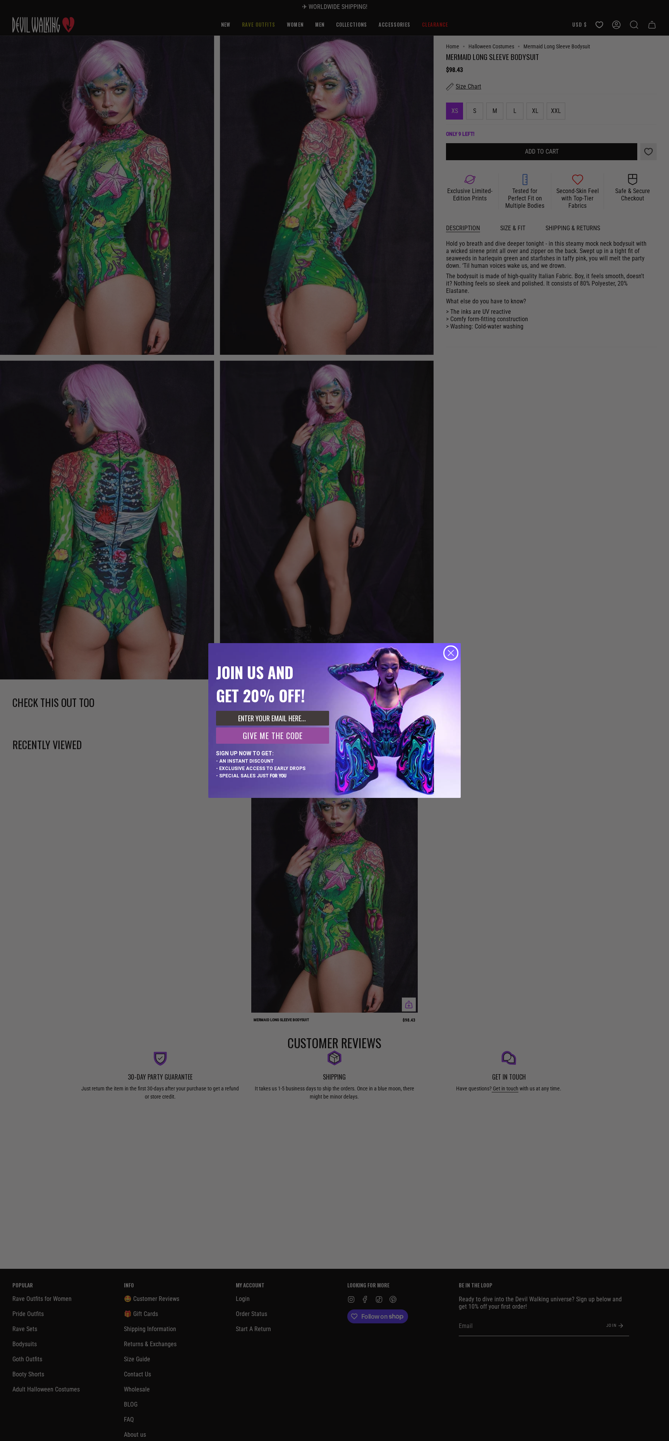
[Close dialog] (451, 653)
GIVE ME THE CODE (273, 735)
